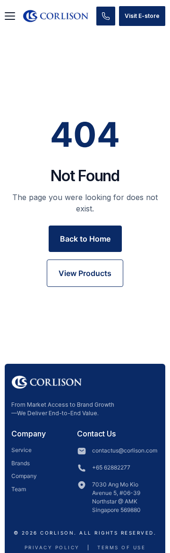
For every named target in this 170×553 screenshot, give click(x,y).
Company (24, 475)
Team (18, 489)
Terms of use (121, 547)
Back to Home (85, 238)
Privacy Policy (52, 547)
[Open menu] (10, 16)
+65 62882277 (111, 467)
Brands (20, 463)
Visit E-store (142, 15)
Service (21, 449)
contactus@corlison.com (124, 450)
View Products (85, 273)
